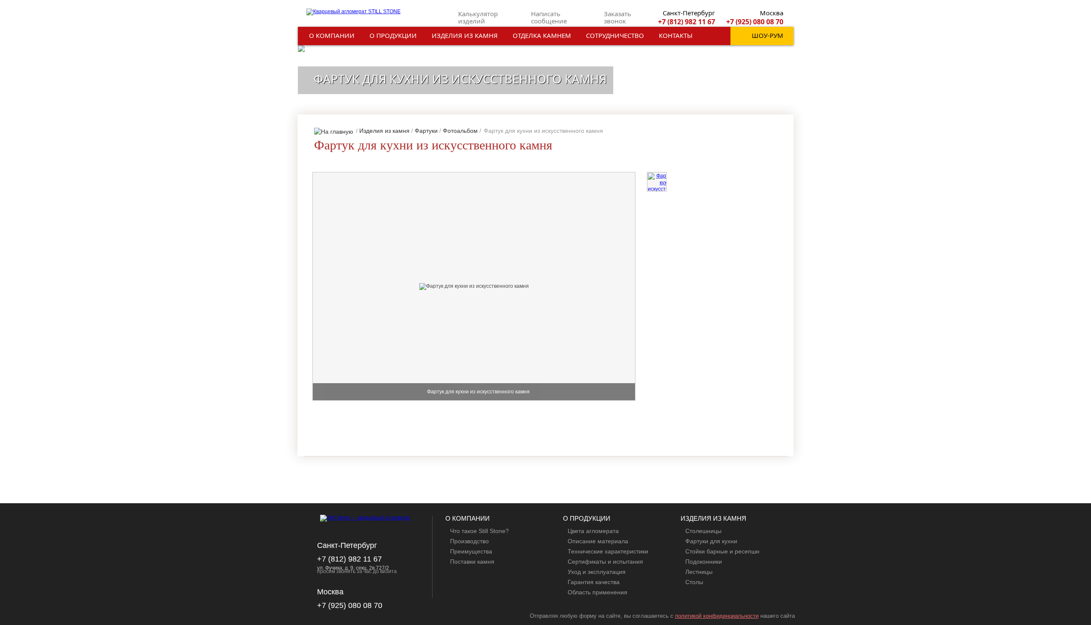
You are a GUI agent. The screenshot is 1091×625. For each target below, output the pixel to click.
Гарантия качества (594, 582)
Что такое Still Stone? (479, 531)
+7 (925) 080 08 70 (754, 21)
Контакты (676, 35)
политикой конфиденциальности (717, 616)
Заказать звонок (617, 17)
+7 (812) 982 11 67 (686, 21)
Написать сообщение (549, 17)
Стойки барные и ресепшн (722, 551)
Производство (469, 541)
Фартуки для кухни (711, 541)
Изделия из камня (465, 35)
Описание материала (598, 541)
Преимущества (471, 551)
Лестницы (699, 572)
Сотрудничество (615, 35)
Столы (694, 582)
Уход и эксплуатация (597, 572)
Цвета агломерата (593, 531)
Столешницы (703, 531)
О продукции (393, 35)
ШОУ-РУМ (767, 35)
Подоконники (703, 562)
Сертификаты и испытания (605, 562)
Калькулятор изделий (478, 17)
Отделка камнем (542, 35)
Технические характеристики (608, 551)
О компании (332, 35)
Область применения (597, 592)
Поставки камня (472, 562)
